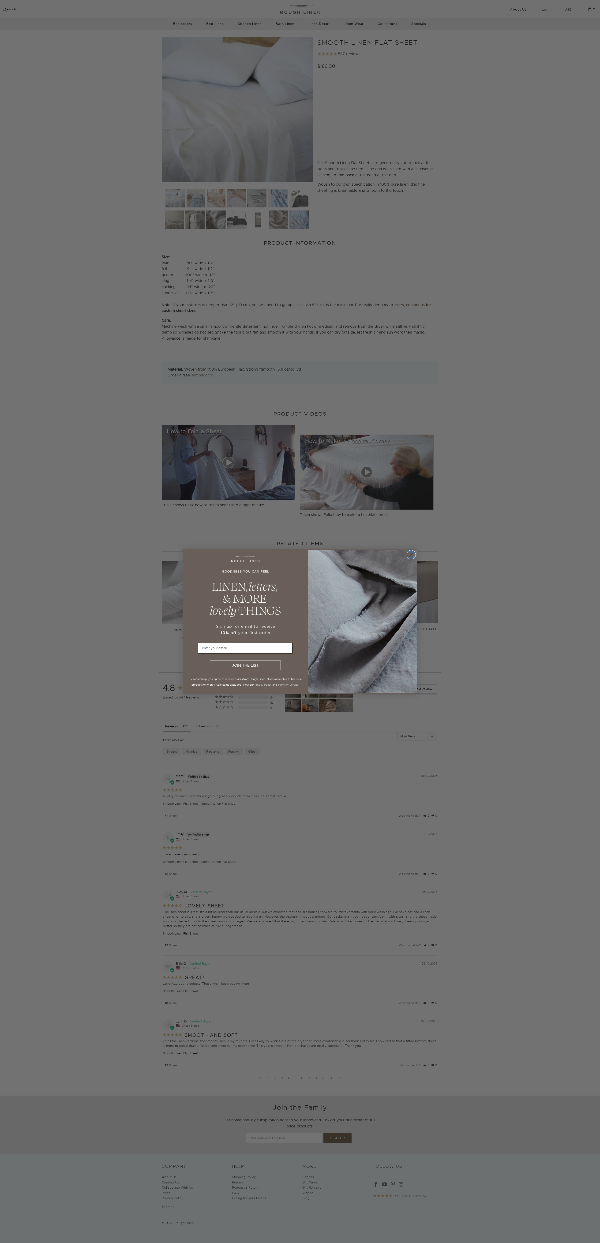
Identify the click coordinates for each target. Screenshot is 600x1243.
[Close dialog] (411, 555)
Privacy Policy (263, 684)
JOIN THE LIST (245, 665)
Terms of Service (288, 684)
